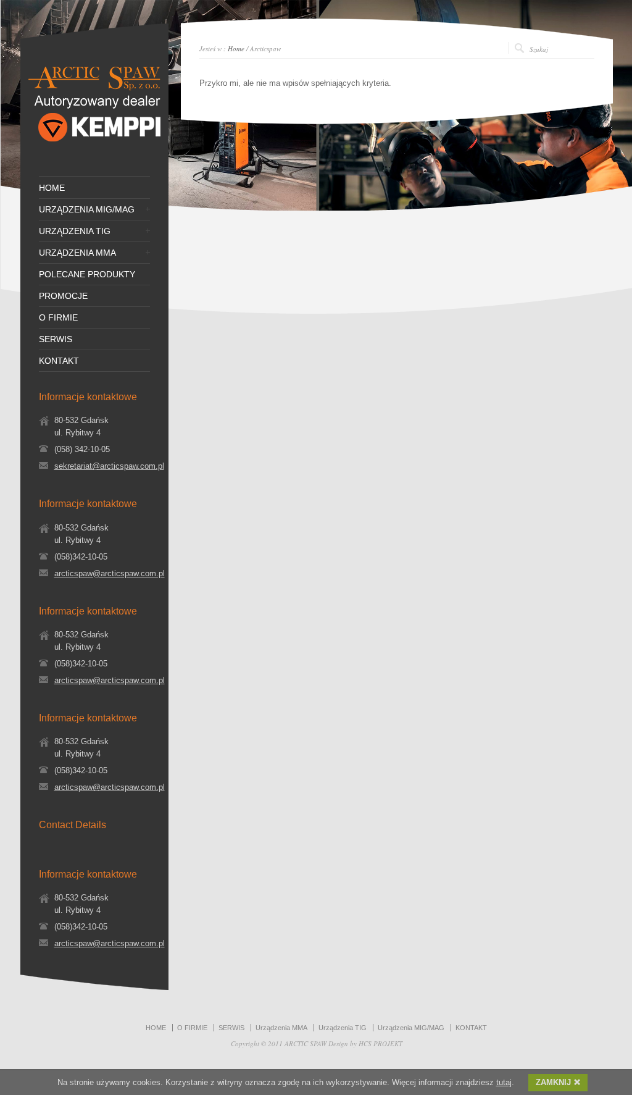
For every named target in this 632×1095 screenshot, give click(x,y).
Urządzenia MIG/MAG (411, 1027)
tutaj (504, 1082)
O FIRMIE (58, 317)
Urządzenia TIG (342, 1027)
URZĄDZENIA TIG (74, 231)
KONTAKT (59, 360)
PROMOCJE (63, 296)
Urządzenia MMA (281, 1027)
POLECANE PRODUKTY (87, 274)
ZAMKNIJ (553, 1082)
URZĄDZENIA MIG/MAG (87, 209)
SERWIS (55, 339)
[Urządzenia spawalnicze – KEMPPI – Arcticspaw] (94, 144)
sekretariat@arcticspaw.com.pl (109, 466)
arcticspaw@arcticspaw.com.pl (109, 573)
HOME (52, 187)
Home (236, 48)
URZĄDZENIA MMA (77, 252)
